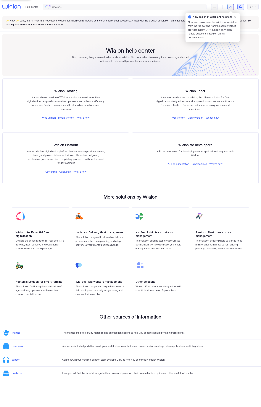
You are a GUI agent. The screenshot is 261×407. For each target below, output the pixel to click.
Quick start (65, 171)
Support (15, 359)
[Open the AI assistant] (230, 7)
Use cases (17, 346)
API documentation (178, 163)
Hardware (16, 373)
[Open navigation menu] (214, 7)
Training (15, 332)
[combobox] (127, 7)
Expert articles (199, 163)
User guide (51, 171)
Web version (49, 117)
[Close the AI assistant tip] (235, 17)
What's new (83, 117)
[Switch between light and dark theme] (240, 7)
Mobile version (66, 117)
